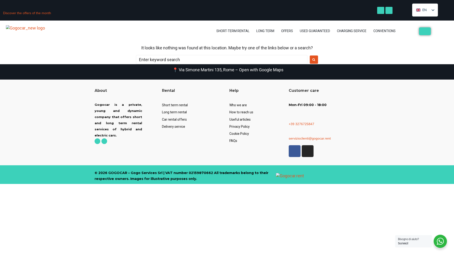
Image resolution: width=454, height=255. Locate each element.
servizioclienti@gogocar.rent (310, 138)
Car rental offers (174, 119)
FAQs (233, 141)
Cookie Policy (239, 134)
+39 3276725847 (301, 124)
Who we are (238, 105)
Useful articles (240, 119)
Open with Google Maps (261, 69)
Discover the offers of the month (27, 13)
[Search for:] (221, 59)
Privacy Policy (239, 126)
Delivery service (173, 126)
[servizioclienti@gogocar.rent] (290, 133)
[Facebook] (380, 10)
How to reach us (241, 112)
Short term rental (175, 105)
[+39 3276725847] (290, 118)
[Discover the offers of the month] (5, 8)
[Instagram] (389, 10)
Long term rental (174, 112)
